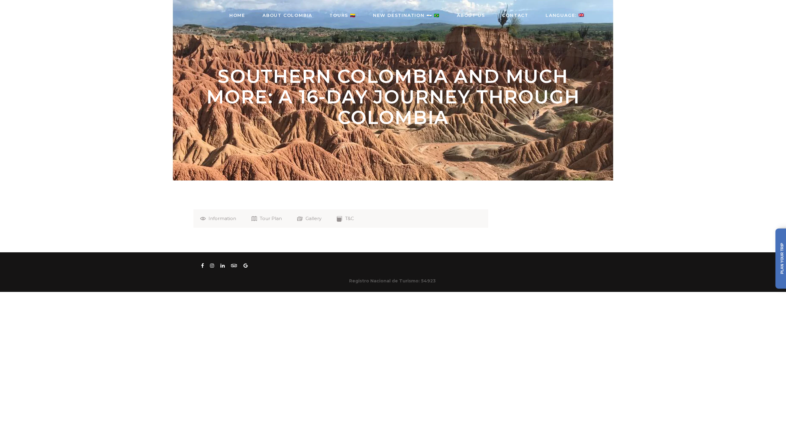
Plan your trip (782, 258)
